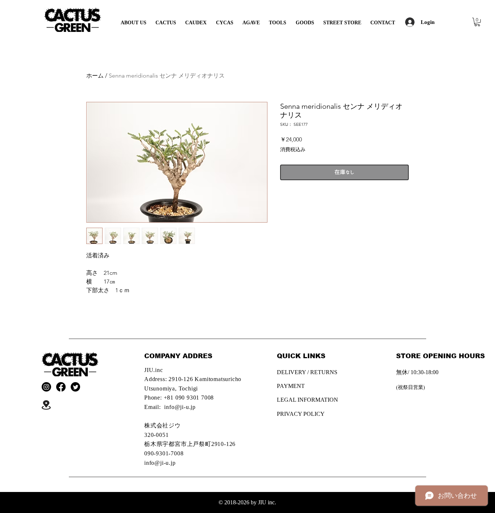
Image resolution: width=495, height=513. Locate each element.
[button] (477, 22)
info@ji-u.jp (180, 407)
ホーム (95, 75)
